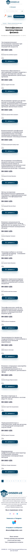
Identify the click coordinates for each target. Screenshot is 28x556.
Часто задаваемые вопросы (14, 542)
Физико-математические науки (15, 23)
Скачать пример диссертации (14, 538)
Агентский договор (14, 540)
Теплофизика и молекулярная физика (9, 24)
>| (25, 481)
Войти (10, 16)
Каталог (5, 23)
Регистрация (20, 16)
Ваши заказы (14, 536)
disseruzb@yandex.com (14, 530)
